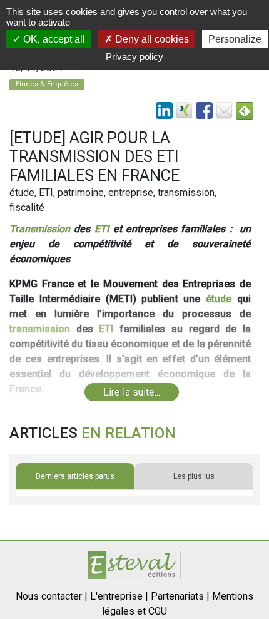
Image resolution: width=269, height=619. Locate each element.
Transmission (39, 229)
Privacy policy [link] (134, 56)
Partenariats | (180, 596)
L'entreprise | (119, 596)
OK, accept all (53, 39)
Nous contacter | (52, 596)
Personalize (234, 39)
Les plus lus (194, 476)
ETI (101, 229)
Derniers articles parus (75, 476)
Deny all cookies (151, 39)
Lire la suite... (131, 392)
